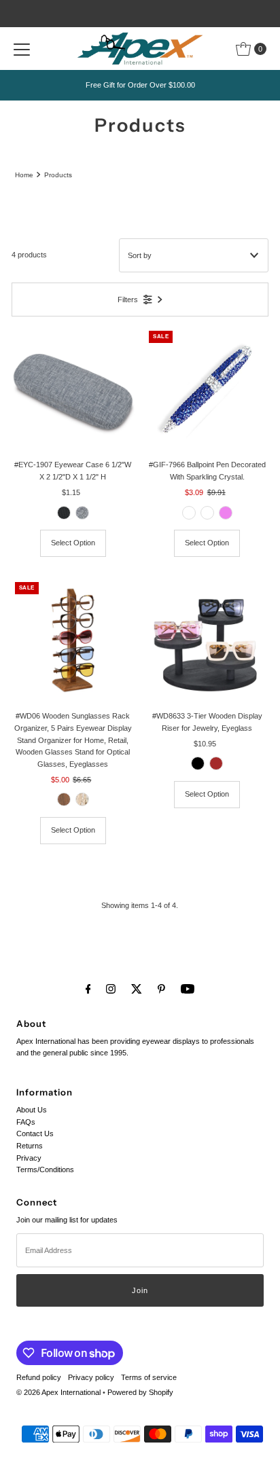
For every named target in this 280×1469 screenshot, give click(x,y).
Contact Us (35, 1133)
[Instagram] (111, 989)
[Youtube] (187, 989)
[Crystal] (189, 513)
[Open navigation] (21, 49)
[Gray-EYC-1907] (82, 513)
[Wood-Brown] (64, 799)
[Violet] (225, 513)
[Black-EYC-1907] (64, 513)
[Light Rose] (207, 513)
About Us (31, 1110)
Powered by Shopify (140, 1392)
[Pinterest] (161, 989)
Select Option (73, 543)
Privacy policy (91, 1377)
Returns (29, 1146)
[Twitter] (136, 989)
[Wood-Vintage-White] (82, 799)
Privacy (28, 1158)
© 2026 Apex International (58, 1392)
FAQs (25, 1122)
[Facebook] (88, 989)
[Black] (198, 763)
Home (24, 175)
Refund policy (38, 1377)
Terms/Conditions (45, 1169)
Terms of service (149, 1377)
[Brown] (216, 763)
